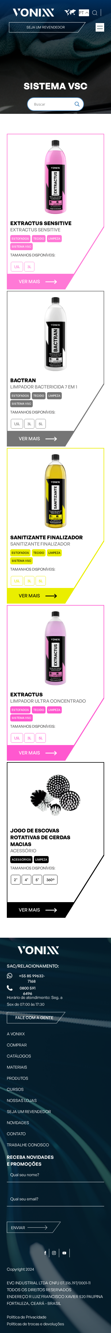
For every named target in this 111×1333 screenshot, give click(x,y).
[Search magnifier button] (77, 104)
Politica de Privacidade (26, 1317)
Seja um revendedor (45, 27)
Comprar (17, 1044)
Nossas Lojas (22, 1100)
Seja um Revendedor (29, 1111)
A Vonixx (16, 1033)
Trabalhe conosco (28, 1144)
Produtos (17, 1078)
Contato (16, 1133)
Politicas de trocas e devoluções (35, 1323)
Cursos (15, 1089)
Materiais (17, 1067)
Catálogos (19, 1056)
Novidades (18, 1122)
